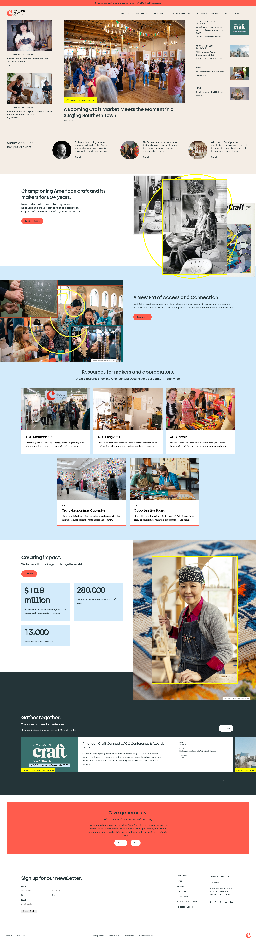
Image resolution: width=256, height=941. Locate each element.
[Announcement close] (233, 3)
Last (53, 895)
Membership (160, 13)
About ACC (182, 876)
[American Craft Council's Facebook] (211, 902)
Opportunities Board (207, 13)
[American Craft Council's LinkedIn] (232, 902)
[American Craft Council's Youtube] (227, 902)
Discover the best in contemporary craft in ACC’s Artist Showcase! (128, 3)
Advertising (183, 897)
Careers (180, 886)
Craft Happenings (181, 13)
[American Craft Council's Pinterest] (221, 902)
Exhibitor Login (185, 907)
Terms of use (129, 935)
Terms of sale (114, 935)
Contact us (182, 891)
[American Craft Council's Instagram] (217, 902)
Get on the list (29, 911)
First (22, 895)
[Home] (16, 13)
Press (179, 881)
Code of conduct (146, 935)
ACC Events (141, 13)
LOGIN (237, 13)
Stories (125, 13)
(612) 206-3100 (215, 882)
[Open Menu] (248, 13)
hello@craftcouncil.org (219, 876)
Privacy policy (98, 935)
